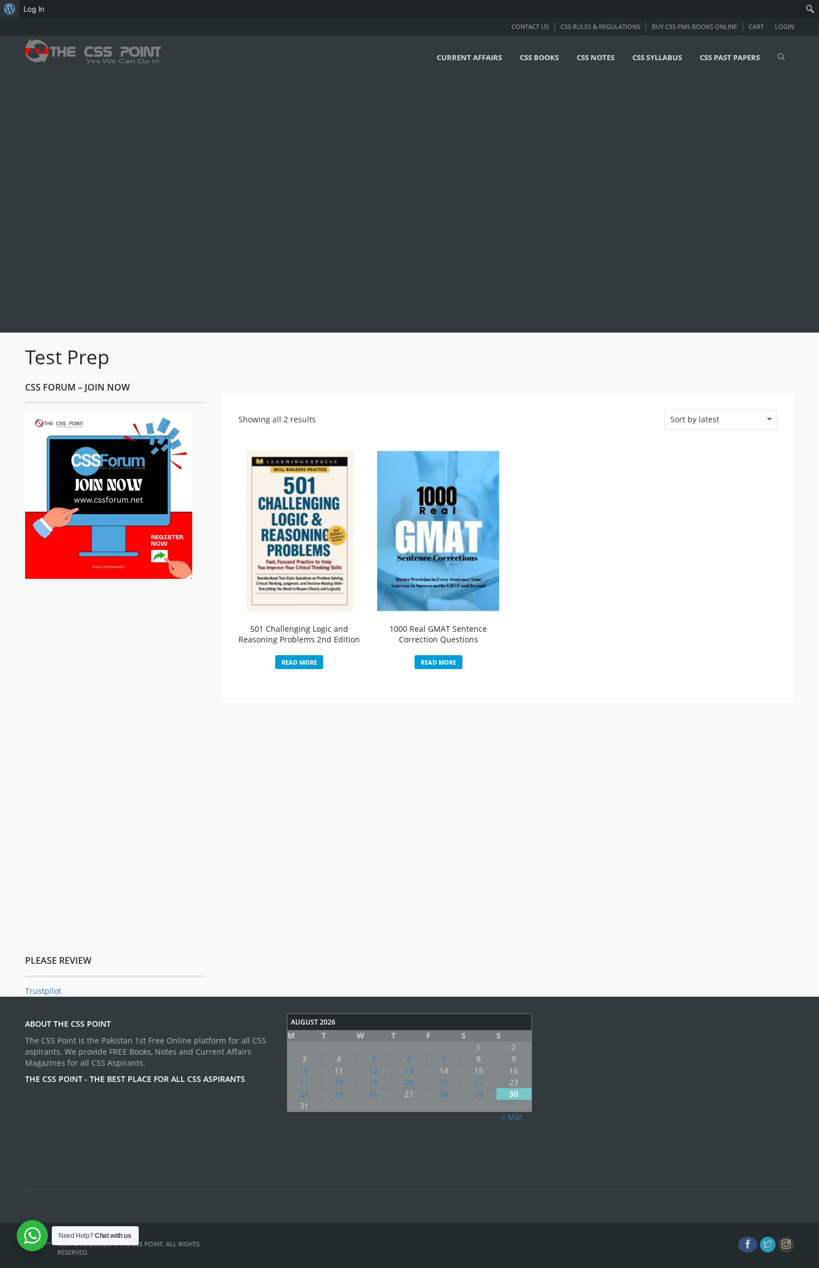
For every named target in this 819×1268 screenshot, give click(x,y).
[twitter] (768, 1244)
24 (304, 1094)
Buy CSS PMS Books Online (694, 26)
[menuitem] (10, 9)
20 (408, 1082)
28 (444, 1094)
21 (444, 1082)
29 (478, 1094)
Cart (756, 26)
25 (338, 1094)
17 (304, 1082)
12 (373, 1070)
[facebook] (747, 1244)
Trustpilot (43, 991)
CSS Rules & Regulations (600, 26)
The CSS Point (141, 1244)
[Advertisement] (334, 204)
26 (373, 1094)
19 (373, 1082)
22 (478, 1082)
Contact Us (530, 26)
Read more (299, 662)
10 (304, 1070)
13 (408, 1070)
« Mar (512, 1116)
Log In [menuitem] (34, 8)
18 (338, 1082)
